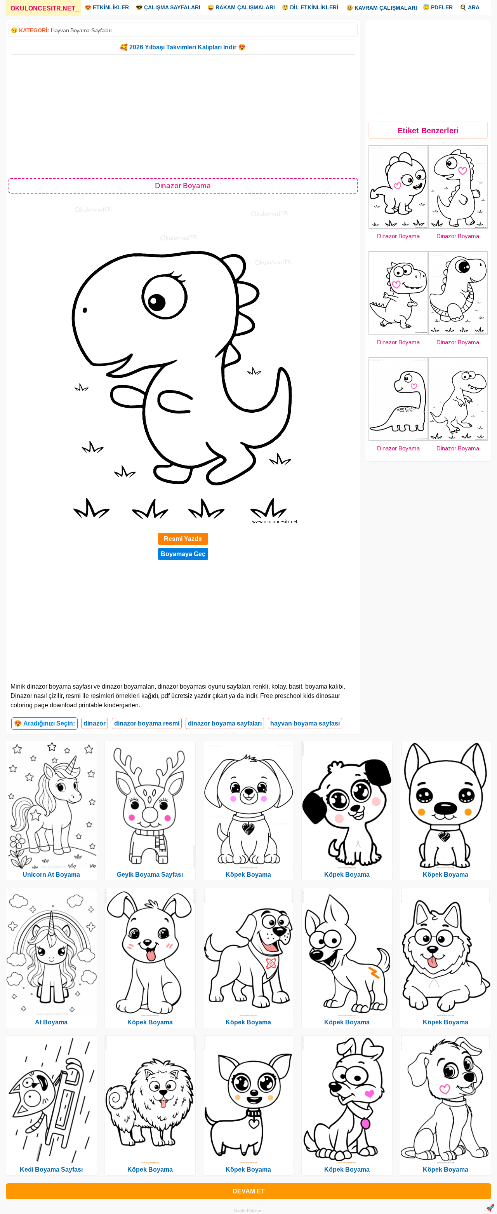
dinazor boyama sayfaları (225, 723)
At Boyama (51, 1022)
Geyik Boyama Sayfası (150, 874)
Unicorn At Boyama (51, 874)
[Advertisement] (183, 115)
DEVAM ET (249, 1191)
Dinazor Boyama (398, 236)
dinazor (94, 723)
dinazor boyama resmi (146, 723)
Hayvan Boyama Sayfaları (81, 30)
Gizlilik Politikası (249, 1210)
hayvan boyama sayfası (305, 723)
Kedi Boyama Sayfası (51, 1169)
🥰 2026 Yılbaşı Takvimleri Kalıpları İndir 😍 (183, 47)
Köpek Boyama (150, 1022)
